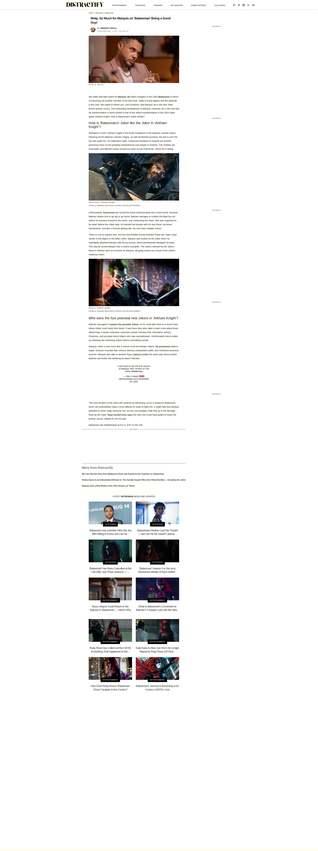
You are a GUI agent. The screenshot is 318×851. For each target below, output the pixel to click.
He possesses (162, 346)
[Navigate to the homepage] (85, 4)
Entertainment (119, 5)
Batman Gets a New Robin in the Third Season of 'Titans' (108, 486)
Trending (157, 5)
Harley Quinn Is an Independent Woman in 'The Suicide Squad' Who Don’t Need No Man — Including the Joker (134, 480)
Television (140, 5)
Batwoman (109, 13)
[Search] (234, 4)
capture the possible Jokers (124, 324)
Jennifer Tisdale (108, 28)
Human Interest (198, 5)
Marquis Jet (124, 97)
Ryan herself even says (120, 415)
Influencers (177, 5)
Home (91, 13)
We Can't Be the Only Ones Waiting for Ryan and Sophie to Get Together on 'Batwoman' (123, 474)
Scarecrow (108, 212)
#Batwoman (137, 371)
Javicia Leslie (140, 354)
